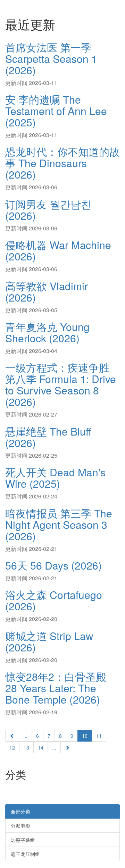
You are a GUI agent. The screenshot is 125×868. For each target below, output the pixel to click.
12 (12, 747)
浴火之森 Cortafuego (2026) (53, 600)
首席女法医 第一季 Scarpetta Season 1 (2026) (51, 58)
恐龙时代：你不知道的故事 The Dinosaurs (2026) (62, 163)
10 (85, 735)
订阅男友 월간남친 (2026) (48, 210)
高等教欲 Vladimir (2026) (46, 291)
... (25, 735)
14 (40, 747)
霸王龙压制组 (25, 853)
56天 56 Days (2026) (53, 565)
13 (26, 747)
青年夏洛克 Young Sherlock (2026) (47, 332)
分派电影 (20, 825)
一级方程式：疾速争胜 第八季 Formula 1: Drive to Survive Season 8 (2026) (60, 384)
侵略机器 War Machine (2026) (58, 250)
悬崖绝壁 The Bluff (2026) (48, 437)
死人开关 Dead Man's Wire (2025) (55, 478)
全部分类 (20, 811)
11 (99, 735)
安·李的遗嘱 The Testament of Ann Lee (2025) (56, 111)
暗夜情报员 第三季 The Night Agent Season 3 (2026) (58, 524)
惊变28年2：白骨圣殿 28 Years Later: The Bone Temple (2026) (55, 688)
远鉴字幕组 (23, 839)
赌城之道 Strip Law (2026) (49, 641)
